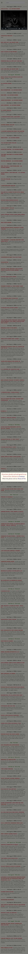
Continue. (22, 476)
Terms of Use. (22, 479)
